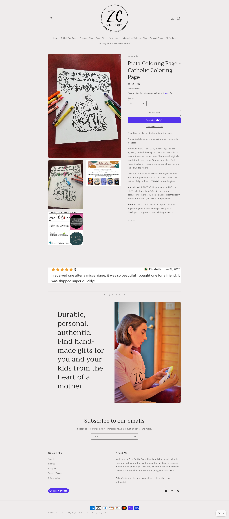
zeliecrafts (58, 513)
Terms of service (111, 513)
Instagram (52, 468)
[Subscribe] (135, 436)
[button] (51, 18)
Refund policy (54, 478)
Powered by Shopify (69, 513)
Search (51, 459)
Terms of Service (55, 473)
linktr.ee (51, 464)
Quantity (131, 98)
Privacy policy (97, 513)
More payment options (154, 126)
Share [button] (133, 220)
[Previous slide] (105, 294)
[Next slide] (124, 294)
